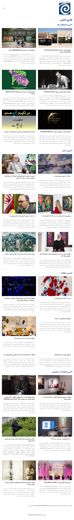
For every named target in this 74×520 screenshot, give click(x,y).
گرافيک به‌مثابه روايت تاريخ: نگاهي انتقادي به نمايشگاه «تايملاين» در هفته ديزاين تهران (20, 299)
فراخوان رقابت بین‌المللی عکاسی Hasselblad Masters (55, 132)
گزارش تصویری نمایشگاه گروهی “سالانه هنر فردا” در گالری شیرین (56, 398)
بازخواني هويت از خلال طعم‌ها (63, 355)
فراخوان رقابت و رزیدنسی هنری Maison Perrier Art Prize (20, 93)
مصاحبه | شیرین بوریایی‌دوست (62, 176)
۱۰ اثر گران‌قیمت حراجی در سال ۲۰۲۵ (61, 439)
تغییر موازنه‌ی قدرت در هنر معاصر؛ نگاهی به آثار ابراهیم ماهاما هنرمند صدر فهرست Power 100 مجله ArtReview (19, 398)
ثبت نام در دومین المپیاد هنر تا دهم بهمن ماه (22, 216)
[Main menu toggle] (3, 8)
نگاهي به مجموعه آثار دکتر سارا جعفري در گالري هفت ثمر (19, 355)
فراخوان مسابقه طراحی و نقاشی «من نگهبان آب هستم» (19, 132)
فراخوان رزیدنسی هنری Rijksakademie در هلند (21, 50)
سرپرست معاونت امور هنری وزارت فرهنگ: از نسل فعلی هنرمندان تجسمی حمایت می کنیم (20, 177)
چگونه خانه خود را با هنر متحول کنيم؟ (24, 338)
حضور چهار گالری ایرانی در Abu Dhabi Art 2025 (58, 483)
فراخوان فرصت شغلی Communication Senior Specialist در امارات (57, 51)
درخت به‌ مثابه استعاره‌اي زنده (63, 298)
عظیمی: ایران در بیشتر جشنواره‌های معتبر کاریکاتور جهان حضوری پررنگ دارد (55, 255)
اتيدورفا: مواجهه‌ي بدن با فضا (63, 319)
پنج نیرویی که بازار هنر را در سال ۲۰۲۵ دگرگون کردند (56, 216)
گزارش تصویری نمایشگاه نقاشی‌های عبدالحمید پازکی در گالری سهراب (20, 484)
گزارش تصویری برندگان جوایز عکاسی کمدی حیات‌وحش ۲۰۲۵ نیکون (20, 440)
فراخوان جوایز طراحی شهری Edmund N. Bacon (57, 92)
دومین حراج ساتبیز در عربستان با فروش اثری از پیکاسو (20, 254)
